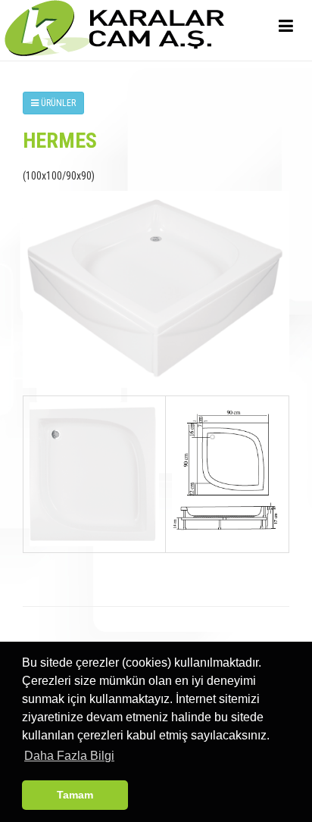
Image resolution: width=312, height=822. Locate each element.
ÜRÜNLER (57, 103)
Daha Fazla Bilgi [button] (69, 755)
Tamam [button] (75, 795)
